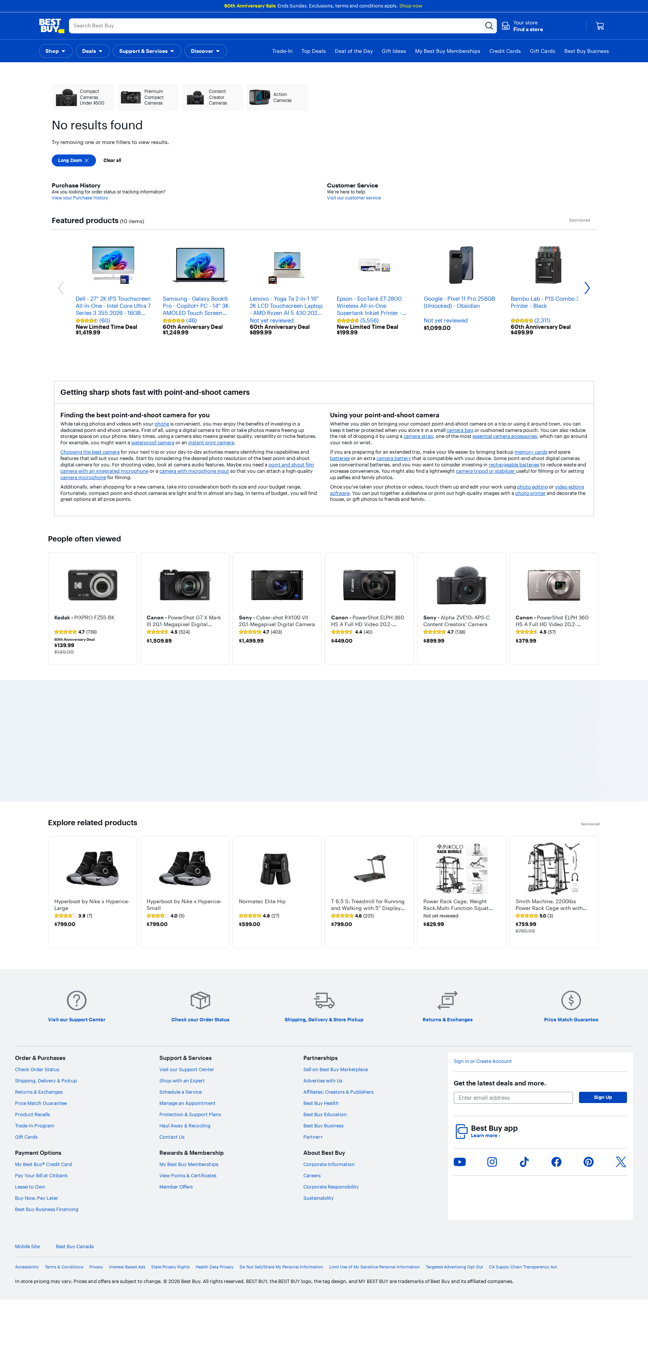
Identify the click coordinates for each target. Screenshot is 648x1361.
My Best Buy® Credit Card (43, 1164)
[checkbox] (74, 160)
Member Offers (176, 1187)
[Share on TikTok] (524, 1162)
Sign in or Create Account (483, 1061)
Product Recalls (32, 1114)
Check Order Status (37, 1069)
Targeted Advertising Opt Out (454, 1267)
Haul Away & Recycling (184, 1126)
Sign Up (603, 1097)
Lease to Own (30, 1187)
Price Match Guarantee (41, 1103)
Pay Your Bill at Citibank (41, 1175)
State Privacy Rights (170, 1267)
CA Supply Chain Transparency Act (523, 1267)
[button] (522, 26)
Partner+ (313, 1137)
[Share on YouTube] (460, 1162)
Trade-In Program (34, 1126)
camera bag (460, 430)
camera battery (393, 458)
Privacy (96, 1267)
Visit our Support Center (186, 1069)
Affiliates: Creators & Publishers (338, 1092)
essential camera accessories (504, 436)
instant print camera (211, 442)
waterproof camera (152, 442)
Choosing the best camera (90, 452)
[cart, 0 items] (600, 25)
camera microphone (83, 477)
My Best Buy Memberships (188, 1164)
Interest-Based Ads (127, 1267)
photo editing (532, 487)
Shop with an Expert (182, 1081)
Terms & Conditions (64, 1267)
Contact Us (171, 1137)
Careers (312, 1175)
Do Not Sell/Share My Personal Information (281, 1267)
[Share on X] (621, 1162)
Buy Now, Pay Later (36, 1198)
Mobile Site (27, 1246)
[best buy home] (51, 25)
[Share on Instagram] (492, 1162)
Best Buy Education (325, 1114)
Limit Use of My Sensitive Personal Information (374, 1267)
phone (161, 424)
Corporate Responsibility (331, 1187)
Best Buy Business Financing (46, 1209)
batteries (340, 458)
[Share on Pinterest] (589, 1162)
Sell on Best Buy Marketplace (335, 1069)
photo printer (530, 493)
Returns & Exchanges (39, 1092)
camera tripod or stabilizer (486, 471)
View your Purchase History (80, 198)
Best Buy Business (323, 1126)
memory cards (530, 452)
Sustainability (318, 1198)
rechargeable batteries (514, 465)
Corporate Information (329, 1164)
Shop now (410, 6)
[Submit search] (489, 25)
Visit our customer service (354, 198)
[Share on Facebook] (556, 1162)
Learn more (485, 1135)
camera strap (418, 436)
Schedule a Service (180, 1092)
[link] (75, 632)
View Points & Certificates (187, 1175)
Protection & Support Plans (190, 1114)
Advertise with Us (322, 1081)
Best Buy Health (321, 1103)
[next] (594, 609)
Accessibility (27, 1267)
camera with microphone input (194, 471)
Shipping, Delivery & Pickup (46, 1081)
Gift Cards (26, 1137)
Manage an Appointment (187, 1103)
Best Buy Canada (75, 1246)
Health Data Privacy (215, 1267)
